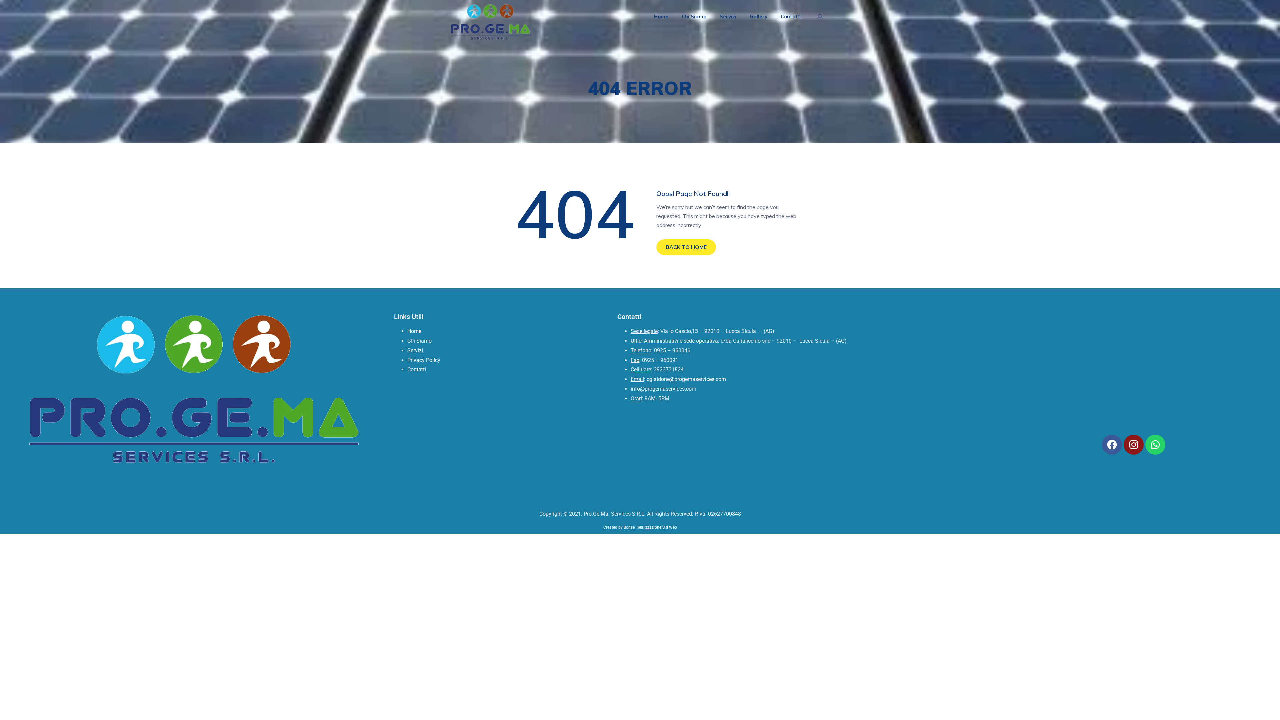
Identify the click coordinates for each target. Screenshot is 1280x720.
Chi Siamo (694, 16)
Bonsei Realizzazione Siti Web (650, 527)
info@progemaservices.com (663, 389)
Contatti (791, 16)
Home (661, 16)
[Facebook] (1112, 445)
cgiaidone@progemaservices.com (686, 379)
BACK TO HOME (686, 247)
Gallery (758, 16)
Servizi (728, 16)
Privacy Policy (423, 360)
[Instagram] (1134, 445)
